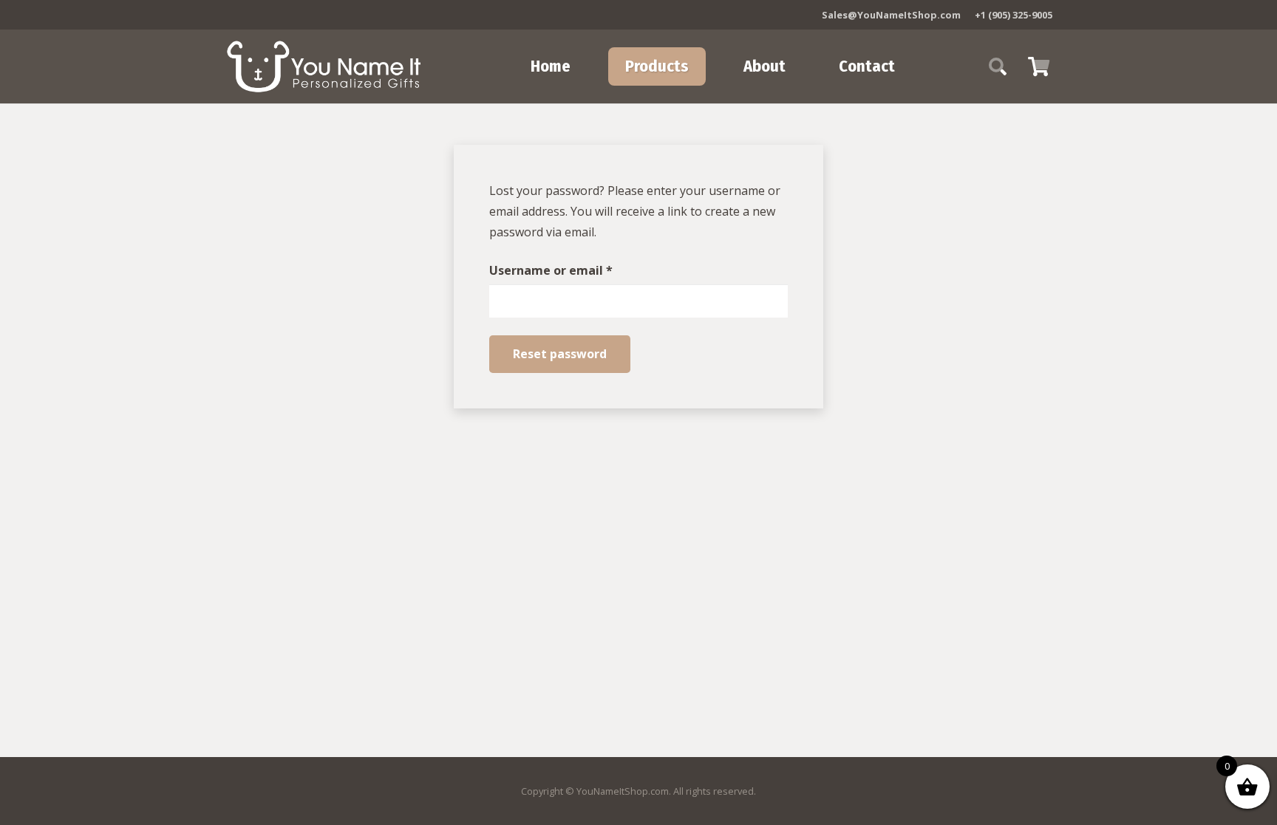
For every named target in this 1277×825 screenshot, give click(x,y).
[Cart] (1039, 66)
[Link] (323, 66)
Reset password (560, 354)
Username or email (577, 269)
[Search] (998, 66)
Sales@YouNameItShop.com (891, 14)
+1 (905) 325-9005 (1013, 14)
